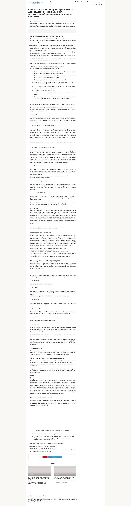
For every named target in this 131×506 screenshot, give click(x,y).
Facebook (66, 1)
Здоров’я (52, 1)
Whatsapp (89, 1)
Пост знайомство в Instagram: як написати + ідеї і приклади (64, 477)
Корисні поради (98, 1)
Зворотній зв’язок (32, 501)
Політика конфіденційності (43, 501)
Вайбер (77, 1)
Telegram (83, 1)
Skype (71, 1)
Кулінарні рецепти (97, 4)
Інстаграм (59, 1)
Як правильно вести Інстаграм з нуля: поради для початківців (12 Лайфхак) (39, 478)
